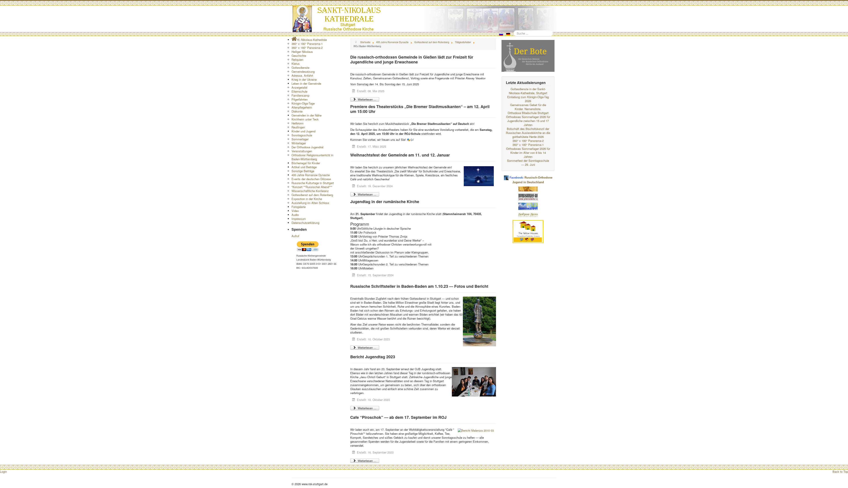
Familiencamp (300, 95)
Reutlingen (298, 127)
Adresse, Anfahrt (302, 75)
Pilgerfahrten (300, 99)
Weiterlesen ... (366, 99)
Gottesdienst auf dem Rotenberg (312, 195)
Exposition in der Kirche (307, 199)
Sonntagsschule (302, 135)
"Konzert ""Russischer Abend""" (312, 187)
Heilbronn (297, 123)
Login (3, 471)
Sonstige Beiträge (303, 171)
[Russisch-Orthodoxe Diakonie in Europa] (528, 214)
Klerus (296, 63)
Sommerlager (300, 139)
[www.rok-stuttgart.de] (424, 19)
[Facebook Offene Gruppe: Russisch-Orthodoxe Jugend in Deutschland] (506, 176)
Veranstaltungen (302, 151)
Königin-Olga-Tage (303, 103)
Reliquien (297, 59)
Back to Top (840, 471)
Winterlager (299, 143)
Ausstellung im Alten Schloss (310, 203)
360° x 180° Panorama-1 (307, 44)
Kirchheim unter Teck (305, 119)
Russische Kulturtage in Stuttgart (313, 183)
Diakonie (297, 111)
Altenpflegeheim (302, 107)
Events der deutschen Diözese (311, 179)
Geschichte (299, 55)
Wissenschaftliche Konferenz (310, 191)
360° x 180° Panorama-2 (307, 48)
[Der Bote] (528, 55)
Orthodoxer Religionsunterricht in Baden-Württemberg (312, 157)
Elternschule (299, 91)
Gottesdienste (300, 67)
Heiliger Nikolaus (302, 52)
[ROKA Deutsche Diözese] (528, 206)
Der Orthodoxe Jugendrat (308, 147)
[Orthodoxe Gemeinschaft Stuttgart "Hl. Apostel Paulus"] (528, 188)
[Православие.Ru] (528, 196)
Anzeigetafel (299, 87)
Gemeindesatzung (303, 71)
